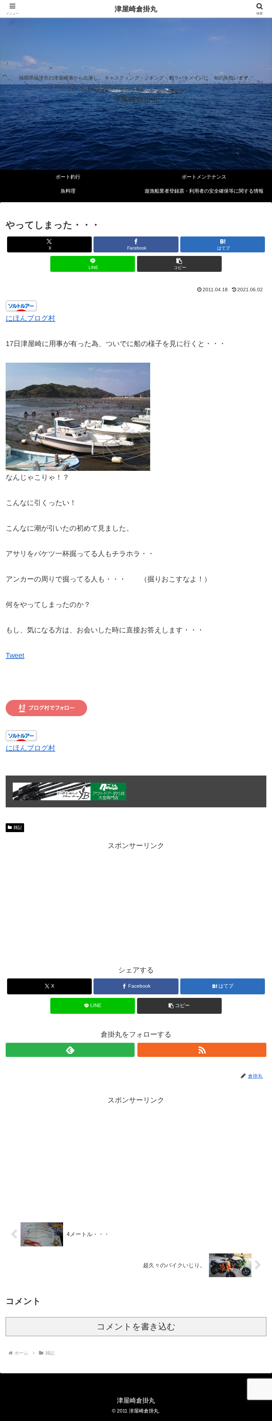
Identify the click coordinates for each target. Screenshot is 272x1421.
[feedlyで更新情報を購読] (70, 1050)
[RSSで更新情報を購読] (201, 1050)
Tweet (15, 655)
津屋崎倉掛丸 (136, 9)
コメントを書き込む (136, 1326)
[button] (179, 264)
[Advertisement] (136, 901)
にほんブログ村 (30, 318)
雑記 (17, 827)
